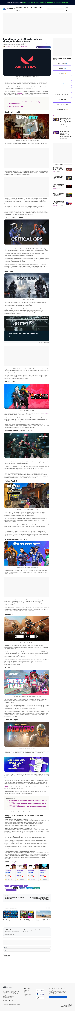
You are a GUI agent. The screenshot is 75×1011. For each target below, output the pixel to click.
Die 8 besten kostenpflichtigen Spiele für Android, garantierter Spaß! (27, 806)
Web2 (26, 885)
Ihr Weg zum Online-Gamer (16, 106)
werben (25, 995)
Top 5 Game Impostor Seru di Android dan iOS (58, 185)
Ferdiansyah (7, 46)
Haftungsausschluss (68, 1005)
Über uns (26, 993)
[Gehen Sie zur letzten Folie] (46, 908)
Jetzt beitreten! (58, 997)
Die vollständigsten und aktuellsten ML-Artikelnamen (9, 920)
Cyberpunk (46, 413)
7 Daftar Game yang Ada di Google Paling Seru (58, 177)
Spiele (19, 7)
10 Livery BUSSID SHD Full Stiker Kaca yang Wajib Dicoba (27, 920)
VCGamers (16, 1004)
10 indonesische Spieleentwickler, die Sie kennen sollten (24, 105)
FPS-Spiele (7, 787)
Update (18, 10)
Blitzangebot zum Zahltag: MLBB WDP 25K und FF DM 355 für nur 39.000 (65, 121)
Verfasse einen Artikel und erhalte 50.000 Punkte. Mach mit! (66, 134)
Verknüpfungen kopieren (11, 889)
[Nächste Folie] (49, 908)
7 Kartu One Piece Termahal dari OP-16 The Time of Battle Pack (59, 168)
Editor (25, 991)
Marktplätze (26, 990)
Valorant (20, 885)
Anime (54, 171)
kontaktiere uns (27, 994)
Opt (11, 885)
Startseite (5, 35)
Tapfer (14, 82)
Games (22, 46)
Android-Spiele (20, 93)
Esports (26, 7)
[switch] (67, 10)
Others (26, 46)
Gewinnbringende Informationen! (37, 2)
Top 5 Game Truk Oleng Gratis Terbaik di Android (43, 920)
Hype (40, 7)
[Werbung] (37, 23)
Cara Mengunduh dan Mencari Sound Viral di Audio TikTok (58, 202)
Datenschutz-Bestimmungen (66, 1006)
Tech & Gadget (33, 7)
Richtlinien (70, 1004)
